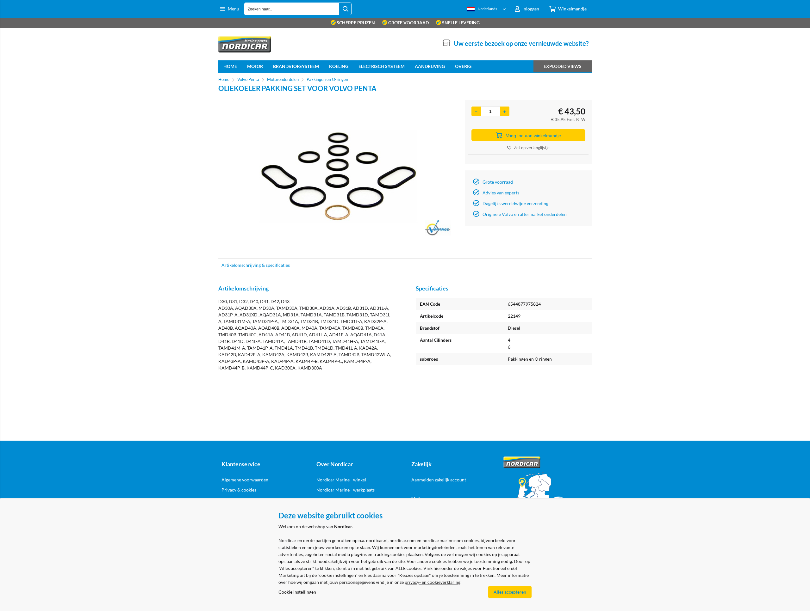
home (230, 66)
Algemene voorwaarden (244, 479)
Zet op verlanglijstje (532, 147)
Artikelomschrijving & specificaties (255, 265)
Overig (463, 66)
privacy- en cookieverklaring (432, 582)
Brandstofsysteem (296, 66)
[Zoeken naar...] (345, 9)
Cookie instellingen (297, 592)
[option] (338, 176)
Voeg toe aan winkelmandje (533, 135)
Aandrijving (430, 66)
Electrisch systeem (381, 66)
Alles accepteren (510, 592)
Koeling (338, 66)
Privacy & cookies (238, 489)
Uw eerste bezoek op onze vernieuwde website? (521, 43)
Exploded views (563, 66)
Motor (255, 66)
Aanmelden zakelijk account (438, 479)
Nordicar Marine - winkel (341, 479)
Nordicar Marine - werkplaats (345, 489)
